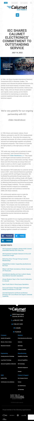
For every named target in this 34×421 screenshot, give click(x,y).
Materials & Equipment (23, 367)
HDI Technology (21, 363)
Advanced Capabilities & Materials (8, 363)
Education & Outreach (5, 345)
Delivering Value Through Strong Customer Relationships (15, 259)
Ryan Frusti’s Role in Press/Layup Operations (15, 284)
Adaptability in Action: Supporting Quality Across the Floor (16, 264)
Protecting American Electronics (25, 338)
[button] (31, 3)
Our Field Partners (22, 385)
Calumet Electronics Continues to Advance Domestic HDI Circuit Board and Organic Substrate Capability (17, 294)
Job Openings (21, 389)
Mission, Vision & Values (6, 342)
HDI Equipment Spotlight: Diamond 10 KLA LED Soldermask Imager (16, 254)
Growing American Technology (7, 356)
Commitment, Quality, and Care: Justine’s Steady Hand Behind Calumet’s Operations (16, 275)
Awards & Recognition (5, 338)
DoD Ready (20, 345)
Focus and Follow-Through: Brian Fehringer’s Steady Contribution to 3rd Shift (15, 288)
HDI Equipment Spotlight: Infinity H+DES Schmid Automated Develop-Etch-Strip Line (17, 249)
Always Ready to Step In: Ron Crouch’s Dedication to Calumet (17, 280)
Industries (20, 342)
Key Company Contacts (23, 378)
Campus (19, 371)
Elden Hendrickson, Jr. (17, 155)
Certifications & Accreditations (7, 382)
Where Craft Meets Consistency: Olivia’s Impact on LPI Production (17, 269)
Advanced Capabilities (23, 360)
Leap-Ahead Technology (6, 360)
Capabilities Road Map (23, 356)
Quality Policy (4, 378)
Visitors (19, 382)
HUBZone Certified (22, 349)
